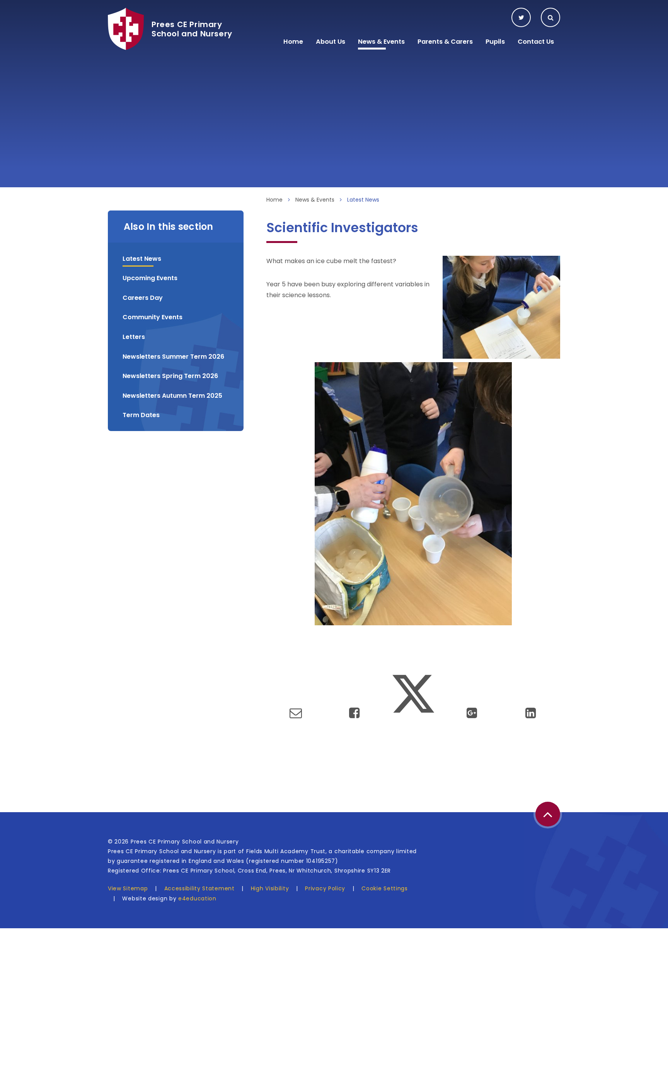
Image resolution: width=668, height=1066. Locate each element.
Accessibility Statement (199, 888)
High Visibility (270, 888)
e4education (197, 898)
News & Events (314, 200)
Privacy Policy (325, 888)
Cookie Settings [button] (384, 888)
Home (274, 200)
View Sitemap (128, 888)
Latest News (363, 200)
